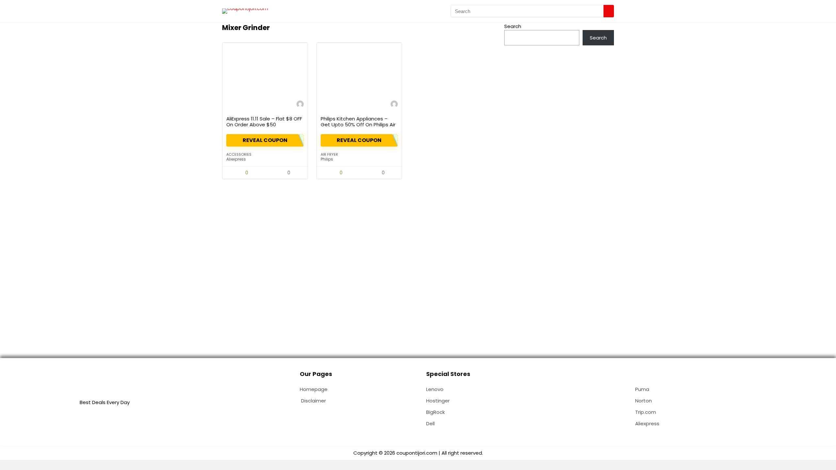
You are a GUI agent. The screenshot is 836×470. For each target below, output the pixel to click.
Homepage (314, 389)
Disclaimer (313, 400)
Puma (642, 389)
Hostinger (438, 400)
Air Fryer (329, 154)
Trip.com (645, 412)
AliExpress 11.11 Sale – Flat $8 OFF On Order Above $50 (264, 121)
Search (512, 26)
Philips (327, 159)
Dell (430, 423)
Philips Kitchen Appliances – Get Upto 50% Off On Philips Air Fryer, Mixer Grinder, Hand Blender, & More (358, 127)
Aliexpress (236, 159)
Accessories (238, 154)
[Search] (608, 11)
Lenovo (434, 389)
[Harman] (300, 105)
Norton (643, 400)
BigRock (435, 412)
